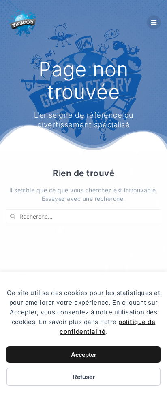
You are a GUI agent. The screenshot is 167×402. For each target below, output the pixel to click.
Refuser (84, 376)
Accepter (83, 354)
